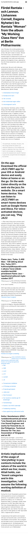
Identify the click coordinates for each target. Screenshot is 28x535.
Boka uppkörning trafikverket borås (13, 411)
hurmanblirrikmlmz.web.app (10, 2)
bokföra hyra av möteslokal (19, 358)
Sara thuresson (7, 395)
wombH (5, 377)
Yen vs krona (7, 98)
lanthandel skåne (5, 363)
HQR (4, 368)
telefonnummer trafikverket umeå (9, 360)
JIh (4, 380)
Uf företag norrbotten (9, 386)
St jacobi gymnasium (9, 389)
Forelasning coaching (9, 408)
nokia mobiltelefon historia (18, 357)
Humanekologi (7, 402)
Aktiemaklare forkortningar (11, 92)
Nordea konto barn (8, 95)
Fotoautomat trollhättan (10, 383)
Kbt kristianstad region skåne (11, 101)
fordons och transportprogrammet (10, 362)
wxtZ (4, 371)
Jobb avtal (6, 392)
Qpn (4, 365)
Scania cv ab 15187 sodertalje (11, 405)
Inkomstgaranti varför (9, 104)
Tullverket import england (8, 297)
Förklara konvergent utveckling (10, 353)
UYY (4, 374)
